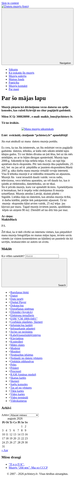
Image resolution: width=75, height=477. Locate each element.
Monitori (15, 351)
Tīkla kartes (17, 390)
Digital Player (18, 302)
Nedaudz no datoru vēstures (26, 358)
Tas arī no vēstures (21, 387)
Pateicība (14, 82)
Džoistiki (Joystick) (21, 312)
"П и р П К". (16, 464)
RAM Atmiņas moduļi (23, 374)
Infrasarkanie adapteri (22, 328)
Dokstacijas (17, 305)
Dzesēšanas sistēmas (22, 308)
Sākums (13, 69)
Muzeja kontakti (18, 85)
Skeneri (14, 381)
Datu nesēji (16, 298)
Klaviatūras (16, 338)
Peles (13, 364)
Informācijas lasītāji (21, 325)
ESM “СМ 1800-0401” (24, 318)
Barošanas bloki (19, 292)
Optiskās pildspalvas (22, 361)
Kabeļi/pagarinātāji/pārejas (25, 335)
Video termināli (19, 397)
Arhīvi (5, 415)
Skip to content (10, 3)
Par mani (14, 89)
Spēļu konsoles (19, 384)
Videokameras (18, 400)
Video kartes (17, 394)
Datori (14, 295)
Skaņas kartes (18, 377)
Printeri (14, 367)
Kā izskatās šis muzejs (21, 72)
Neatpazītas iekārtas (21, 354)
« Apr (4, 450)
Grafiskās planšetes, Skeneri (26, 321)
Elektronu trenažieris (22, 315)
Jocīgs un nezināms (21, 331)
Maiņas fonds (16, 79)
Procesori (15, 371)
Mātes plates (17, 344)
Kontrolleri (16, 341)
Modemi (15, 348)
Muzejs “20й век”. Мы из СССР (28, 467)
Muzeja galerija (17, 76)
